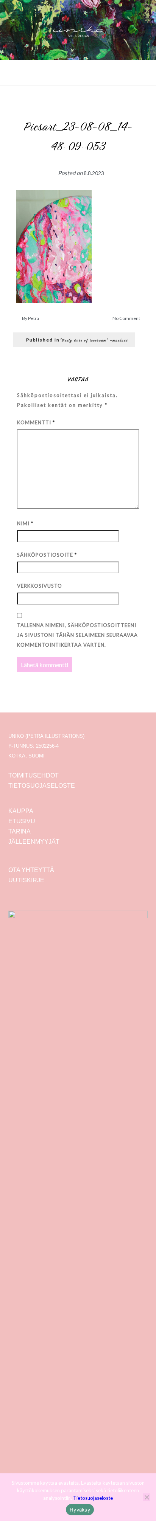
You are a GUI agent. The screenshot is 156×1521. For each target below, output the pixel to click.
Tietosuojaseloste (93, 1498)
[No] (146, 1497)
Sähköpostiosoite (47, 555)
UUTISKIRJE (26, 880)
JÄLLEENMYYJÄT (33, 841)
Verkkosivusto (39, 586)
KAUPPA (20, 811)
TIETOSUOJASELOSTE (41, 785)
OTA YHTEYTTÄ (31, 870)
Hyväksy (80, 1510)
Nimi (25, 523)
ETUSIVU (21, 821)
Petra (33, 318)
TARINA (19, 831)
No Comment (126, 318)
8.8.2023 (94, 173)
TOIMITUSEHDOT (33, 775)
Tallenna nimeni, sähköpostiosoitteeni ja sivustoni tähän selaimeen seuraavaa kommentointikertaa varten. (77, 635)
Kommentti (36, 422)
